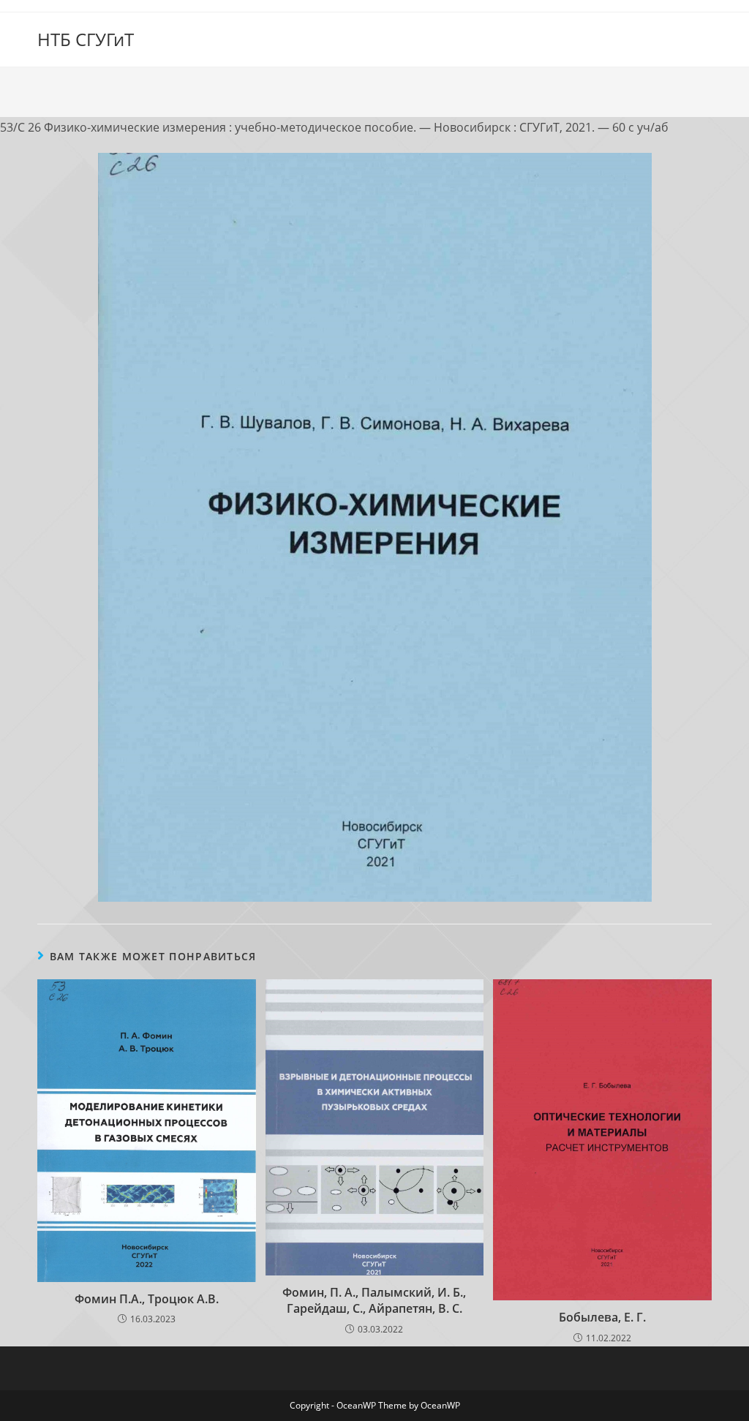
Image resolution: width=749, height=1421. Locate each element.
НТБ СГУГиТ (85, 39)
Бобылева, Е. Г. (602, 1317)
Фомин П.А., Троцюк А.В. (147, 1299)
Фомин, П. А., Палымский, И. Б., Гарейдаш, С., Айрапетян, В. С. (374, 1300)
